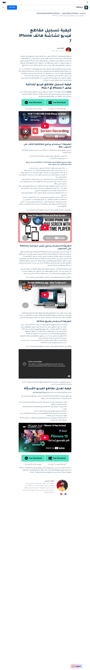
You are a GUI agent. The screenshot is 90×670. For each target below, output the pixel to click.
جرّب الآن (12, 7)
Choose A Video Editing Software (48, 13)
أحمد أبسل (60, 48)
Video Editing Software (70, 13)
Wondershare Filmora (40, 392)
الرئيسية (82, 13)
